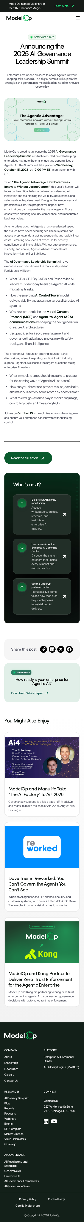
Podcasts (10, 1113)
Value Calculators (15, 1139)
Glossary (9, 1144)
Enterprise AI (12, 1176)
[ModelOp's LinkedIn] (46, 1121)
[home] (18, 17)
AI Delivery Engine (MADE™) (61, 1067)
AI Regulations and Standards (15, 1164)
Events (8, 1123)
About (8, 1057)
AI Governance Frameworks (21, 1181)
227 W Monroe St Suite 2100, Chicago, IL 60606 (59, 1109)
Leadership (11, 1062)
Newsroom (11, 1069)
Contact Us (11, 1080)
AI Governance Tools (17, 1186)
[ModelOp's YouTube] (54, 1121)
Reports (9, 1108)
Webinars (10, 1118)
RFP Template (12, 1129)
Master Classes (13, 1133)
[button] (78, 17)
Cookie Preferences (28, 1205)
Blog (7, 1103)
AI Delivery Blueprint (16, 1098)
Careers (9, 1074)
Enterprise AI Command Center (58, 1059)
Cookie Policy (56, 1199)
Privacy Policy (27, 1199)
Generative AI (12, 1171)
